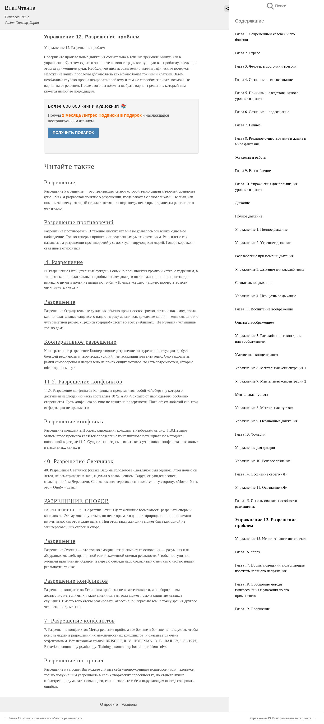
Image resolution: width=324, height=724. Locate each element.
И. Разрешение (63, 262)
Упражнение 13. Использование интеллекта (270, 538)
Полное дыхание (248, 215)
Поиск (276, 6)
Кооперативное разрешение (80, 341)
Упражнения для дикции (255, 447)
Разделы (129, 704)
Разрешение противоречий (79, 222)
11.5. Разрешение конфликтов (83, 381)
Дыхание (242, 202)
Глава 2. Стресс (247, 52)
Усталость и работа (250, 157)
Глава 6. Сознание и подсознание (262, 111)
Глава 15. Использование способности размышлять (45, 718)
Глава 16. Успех (247, 551)
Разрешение (59, 182)
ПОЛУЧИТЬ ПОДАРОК (73, 133)
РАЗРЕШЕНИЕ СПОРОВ (76, 501)
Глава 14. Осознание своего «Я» (261, 473)
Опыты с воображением (254, 322)
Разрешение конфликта (74, 421)
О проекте (109, 704)
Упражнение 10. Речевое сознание (263, 460)
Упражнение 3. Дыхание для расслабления (269, 269)
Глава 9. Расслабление (253, 170)
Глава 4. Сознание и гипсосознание (264, 79)
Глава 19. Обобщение (252, 608)
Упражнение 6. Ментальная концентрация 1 (270, 367)
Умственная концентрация (256, 354)
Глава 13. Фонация (250, 434)
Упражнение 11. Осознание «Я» (261, 487)
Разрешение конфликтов (76, 580)
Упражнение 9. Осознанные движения (266, 420)
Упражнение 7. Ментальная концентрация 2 (270, 380)
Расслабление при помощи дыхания (264, 255)
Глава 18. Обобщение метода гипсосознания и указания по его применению (262, 589)
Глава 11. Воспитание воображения (264, 308)
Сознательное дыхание (253, 282)
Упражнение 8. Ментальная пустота (264, 407)
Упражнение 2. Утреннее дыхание (263, 242)
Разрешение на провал (73, 660)
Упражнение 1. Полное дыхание (261, 229)
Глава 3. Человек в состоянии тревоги (265, 66)
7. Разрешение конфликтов (79, 620)
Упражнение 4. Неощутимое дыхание (265, 295)
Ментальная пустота (251, 394)
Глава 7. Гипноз (247, 124)
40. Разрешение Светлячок (79, 461)
